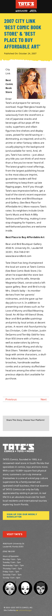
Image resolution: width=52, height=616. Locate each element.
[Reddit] (17, 426)
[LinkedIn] (21, 426)
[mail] (26, 524)
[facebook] (8, 524)
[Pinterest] (30, 426)
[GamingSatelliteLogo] (33, 11)
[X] (12, 426)
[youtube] (12, 524)
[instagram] (3, 524)
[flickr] (17, 524)
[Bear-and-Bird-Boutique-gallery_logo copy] (21, 11)
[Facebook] (8, 426)
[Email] (35, 426)
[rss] (21, 524)
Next (44, 399)
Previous (11, 399)
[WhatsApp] (26, 426)
